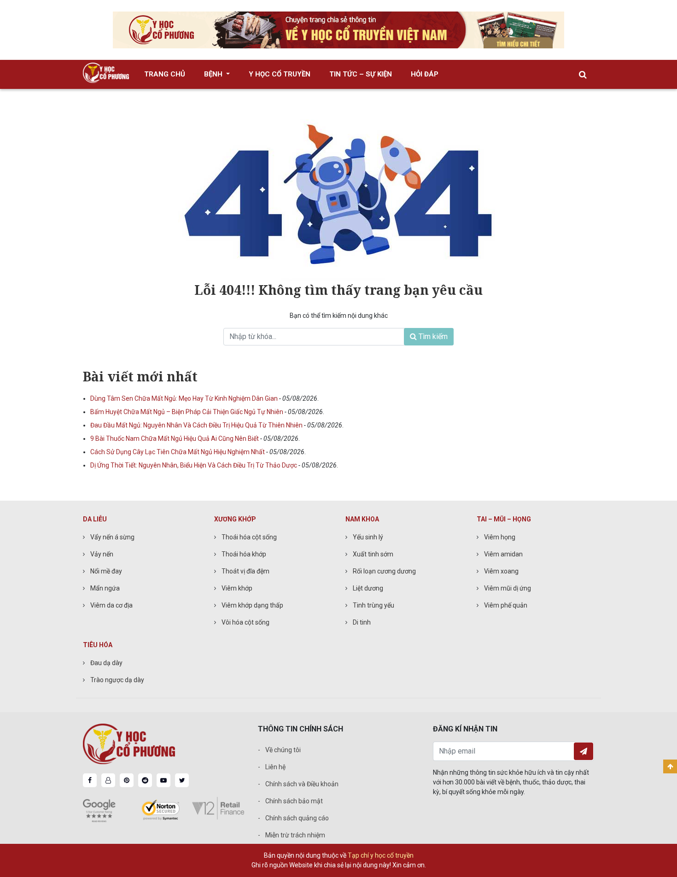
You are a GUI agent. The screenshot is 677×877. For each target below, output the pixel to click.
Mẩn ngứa (105, 588)
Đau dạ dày (106, 663)
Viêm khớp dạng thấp (252, 605)
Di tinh (362, 622)
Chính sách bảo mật (294, 801)
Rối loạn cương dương (384, 571)
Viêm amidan (503, 554)
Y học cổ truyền (279, 74)
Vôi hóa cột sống (245, 622)
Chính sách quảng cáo (297, 818)
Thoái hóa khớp (244, 554)
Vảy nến (101, 554)
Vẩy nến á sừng (112, 537)
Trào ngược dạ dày (117, 680)
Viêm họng (499, 537)
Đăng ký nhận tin (583, 751)
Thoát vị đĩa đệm (245, 571)
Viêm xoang (501, 571)
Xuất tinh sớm (373, 554)
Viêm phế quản (505, 605)
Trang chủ (164, 74)
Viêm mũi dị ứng (507, 588)
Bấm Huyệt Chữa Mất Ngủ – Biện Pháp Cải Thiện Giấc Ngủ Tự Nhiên (187, 411)
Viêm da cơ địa (111, 605)
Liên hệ (275, 767)
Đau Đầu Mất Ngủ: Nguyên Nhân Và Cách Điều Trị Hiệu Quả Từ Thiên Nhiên (197, 425)
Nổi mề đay (106, 571)
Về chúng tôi (283, 750)
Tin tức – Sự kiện (360, 74)
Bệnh (214, 74)
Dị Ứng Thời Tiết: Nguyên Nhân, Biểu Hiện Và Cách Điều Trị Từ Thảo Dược (194, 465)
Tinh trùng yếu (373, 605)
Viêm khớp (237, 588)
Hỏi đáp (424, 74)
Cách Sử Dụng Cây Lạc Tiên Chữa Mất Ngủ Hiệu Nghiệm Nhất (178, 452)
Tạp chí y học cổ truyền (381, 855)
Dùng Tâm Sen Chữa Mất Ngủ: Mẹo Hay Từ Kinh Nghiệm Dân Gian (184, 398)
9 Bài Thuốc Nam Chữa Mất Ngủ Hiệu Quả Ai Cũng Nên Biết (175, 438)
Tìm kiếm (432, 336)
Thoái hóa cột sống (249, 537)
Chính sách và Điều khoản (301, 784)
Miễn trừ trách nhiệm (295, 835)
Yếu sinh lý (368, 537)
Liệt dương (368, 588)
